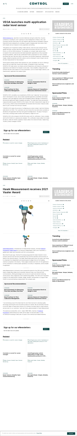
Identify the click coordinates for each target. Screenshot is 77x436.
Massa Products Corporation (59, 45)
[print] (48, 33)
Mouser (54, 48)
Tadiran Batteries (57, 54)
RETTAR (54, 50)
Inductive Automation (58, 41)
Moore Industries (56, 47)
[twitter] (26, 33)
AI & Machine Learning (23, 11)
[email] (30, 33)
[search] (6, 4)
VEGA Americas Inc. (8, 38)
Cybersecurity (39, 11)
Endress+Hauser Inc (57, 39)
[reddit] (28, 33)
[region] (38, 433)
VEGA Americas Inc (57, 56)
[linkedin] (24, 33)
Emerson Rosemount (57, 37)
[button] (4, 4)
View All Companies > (63, 63)
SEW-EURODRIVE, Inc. (58, 52)
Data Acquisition (49, 11)
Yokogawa (55, 60)
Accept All (71, 433)
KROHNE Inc (56, 43)
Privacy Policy (39, 433)
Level (4, 18)
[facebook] (21, 33)
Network (32, 11)
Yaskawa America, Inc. (58, 58)
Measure (57, 11)
